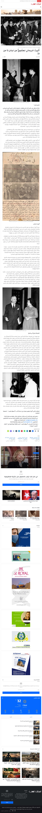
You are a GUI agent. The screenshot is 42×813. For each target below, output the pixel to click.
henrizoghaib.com (28, 422)
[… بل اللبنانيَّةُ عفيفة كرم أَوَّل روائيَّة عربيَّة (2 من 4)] (21, 514)
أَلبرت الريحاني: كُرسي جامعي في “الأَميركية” (22, 438)
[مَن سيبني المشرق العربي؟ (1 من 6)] (36, 742)
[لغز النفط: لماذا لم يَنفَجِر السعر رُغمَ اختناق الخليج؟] (36, 728)
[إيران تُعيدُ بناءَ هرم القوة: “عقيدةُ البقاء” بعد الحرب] (11, 757)
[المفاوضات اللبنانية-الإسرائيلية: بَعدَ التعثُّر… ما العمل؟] (36, 737)
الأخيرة (11, 717)
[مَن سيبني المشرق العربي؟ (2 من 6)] (36, 723)
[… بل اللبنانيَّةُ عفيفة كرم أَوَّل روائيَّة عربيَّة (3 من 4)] (33, 514)
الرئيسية (37, 47)
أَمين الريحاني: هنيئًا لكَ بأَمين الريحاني (10, 438)
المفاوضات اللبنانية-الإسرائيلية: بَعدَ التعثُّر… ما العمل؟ (23, 735)
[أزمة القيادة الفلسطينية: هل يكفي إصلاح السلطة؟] (30, 773)
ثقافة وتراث (34, 47)
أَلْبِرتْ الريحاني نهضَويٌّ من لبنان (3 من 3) (34, 438)
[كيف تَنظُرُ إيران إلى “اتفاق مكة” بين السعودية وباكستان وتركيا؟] (11, 773)
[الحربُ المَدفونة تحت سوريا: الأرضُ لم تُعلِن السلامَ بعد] (30, 757)
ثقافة (31, 47)
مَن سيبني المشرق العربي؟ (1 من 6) (26, 740)
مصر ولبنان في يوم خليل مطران (30, 458)
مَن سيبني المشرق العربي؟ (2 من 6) (26, 721)
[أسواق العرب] (36, 4)
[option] (21, 457)
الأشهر (31, 717)
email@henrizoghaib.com (32, 420)
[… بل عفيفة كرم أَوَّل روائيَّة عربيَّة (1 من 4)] (8, 514)
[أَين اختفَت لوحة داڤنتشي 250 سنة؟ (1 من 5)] (36, 732)
